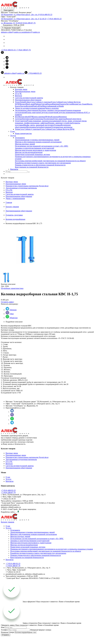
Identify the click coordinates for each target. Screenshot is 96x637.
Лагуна (69, 104)
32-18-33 (43, 19)
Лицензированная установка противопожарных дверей (37, 140)
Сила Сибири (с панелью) (41, 102)
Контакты (14, 169)
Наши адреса (8, 10)
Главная (9, 202)
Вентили (18, 96)
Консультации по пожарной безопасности (31, 167)
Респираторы (38, 119)
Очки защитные (60, 119)
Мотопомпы (31, 127)
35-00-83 (19, 23)
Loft (37, 106)
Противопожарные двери (25, 91)
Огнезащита (20, 138)
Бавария (52, 106)
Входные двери (21, 89)
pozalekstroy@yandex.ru (30, 32)
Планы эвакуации (33, 112)
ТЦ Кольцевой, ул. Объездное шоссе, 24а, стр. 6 (20, 15)
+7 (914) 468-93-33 (54, 19)
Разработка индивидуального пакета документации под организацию (43, 163)
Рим (34, 106)
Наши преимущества (23, 133)
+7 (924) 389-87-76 (23, 50)
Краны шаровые (38, 117)
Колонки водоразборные (15, 219)
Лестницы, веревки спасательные (51, 110)
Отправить (5, 635)
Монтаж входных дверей (25, 144)
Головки (57, 125)
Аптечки (18, 119)
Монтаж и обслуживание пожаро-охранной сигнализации (38, 142)
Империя (55, 104)
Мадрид (22, 104)
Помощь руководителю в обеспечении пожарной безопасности (40, 165)
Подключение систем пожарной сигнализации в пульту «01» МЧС (41, 146)
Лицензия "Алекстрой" (12, 28)
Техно (17, 102)
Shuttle (61, 106)
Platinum (37, 104)
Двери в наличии (52, 108)
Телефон (4, 630)
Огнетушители (21, 121)
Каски (68, 119)
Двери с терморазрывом (15, 198)
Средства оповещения (66, 112)
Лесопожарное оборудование (26, 110)
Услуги (13, 136)
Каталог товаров (12, 207)
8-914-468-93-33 (46, 15)
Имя (2, 627)
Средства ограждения (49, 112)
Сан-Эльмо (82, 104)
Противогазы (27, 119)
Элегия (44, 104)
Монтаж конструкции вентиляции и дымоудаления (35, 150)
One (40, 106)
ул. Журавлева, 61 (8, 23)
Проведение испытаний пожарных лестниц (32, 154)
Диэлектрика (48, 119)
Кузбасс (28, 102)
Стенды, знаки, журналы (70, 121)
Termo (22, 102)
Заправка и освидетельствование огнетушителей (34, 148)
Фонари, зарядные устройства (60, 123)
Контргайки (24, 117)
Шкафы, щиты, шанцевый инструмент (38, 125)
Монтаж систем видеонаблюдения (28, 152)
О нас (12, 131)
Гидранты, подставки (14, 215)
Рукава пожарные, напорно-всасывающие (44, 121)
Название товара (7, 632)
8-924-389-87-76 (29, 23)
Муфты (48, 117)
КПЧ (30, 117)
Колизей (29, 106)
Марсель (45, 106)
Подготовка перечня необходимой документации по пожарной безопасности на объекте (50, 161)
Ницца (49, 104)
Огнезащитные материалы (61, 127)
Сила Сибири (57, 102)
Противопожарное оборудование (28, 100)
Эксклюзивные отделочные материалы (21, 188)
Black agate (30, 104)
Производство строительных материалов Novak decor (27, 186)
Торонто (62, 104)
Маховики (63, 117)
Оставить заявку (7, 302)
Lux (57, 106)
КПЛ (17, 117)
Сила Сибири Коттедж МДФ (62, 129)
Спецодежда (76, 119)
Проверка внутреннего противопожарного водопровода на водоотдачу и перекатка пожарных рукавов (51, 549)
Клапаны (55, 117)
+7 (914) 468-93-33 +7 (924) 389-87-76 (8, 491)
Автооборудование (43, 127)
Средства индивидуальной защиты (29, 98)
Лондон (23, 106)
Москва (75, 104)
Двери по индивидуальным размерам (30, 108)
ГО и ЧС (18, 94)
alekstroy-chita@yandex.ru (11, 32)
